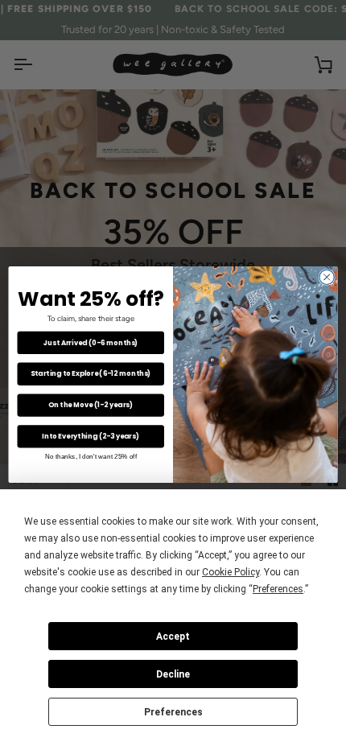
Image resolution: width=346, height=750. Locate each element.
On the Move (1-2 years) (90, 405)
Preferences (173, 712)
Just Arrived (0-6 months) (90, 343)
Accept (173, 636)
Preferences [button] (278, 589)
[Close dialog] (326, 277)
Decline (173, 674)
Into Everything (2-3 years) (90, 436)
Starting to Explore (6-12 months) (90, 374)
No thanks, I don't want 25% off (91, 455)
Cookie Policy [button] (230, 572)
